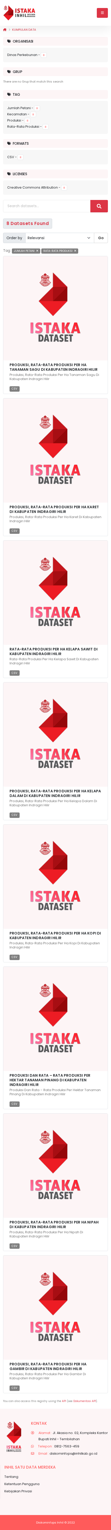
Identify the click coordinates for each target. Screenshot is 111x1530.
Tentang (11, 1477)
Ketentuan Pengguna (21, 1484)
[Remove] (37, 251)
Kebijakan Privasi (18, 1491)
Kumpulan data (24, 30)
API (64, 1401)
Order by (14, 237)
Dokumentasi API (84, 1401)
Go (101, 237)
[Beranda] (4, 30)
